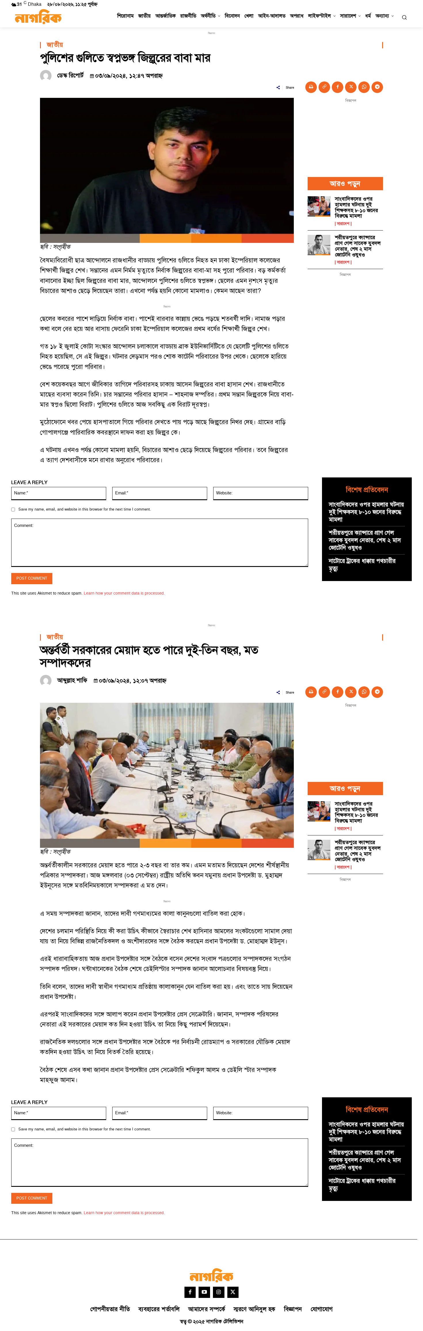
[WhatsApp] (364, 87)
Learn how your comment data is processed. (124, 593)
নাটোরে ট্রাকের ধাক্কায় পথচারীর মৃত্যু (362, 565)
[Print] (311, 87)
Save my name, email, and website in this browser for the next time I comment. (84, 509)
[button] (404, 17)
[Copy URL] (324, 87)
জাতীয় (55, 45)
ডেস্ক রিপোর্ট (70, 75)
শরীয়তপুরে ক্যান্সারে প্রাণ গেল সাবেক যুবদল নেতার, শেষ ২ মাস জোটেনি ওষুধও (358, 246)
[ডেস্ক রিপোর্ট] (47, 75)
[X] (351, 87)
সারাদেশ (343, 224)
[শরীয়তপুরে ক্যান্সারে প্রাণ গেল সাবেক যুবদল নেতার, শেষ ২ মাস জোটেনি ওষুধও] (319, 245)
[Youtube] (204, 1292)
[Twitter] (233, 1292)
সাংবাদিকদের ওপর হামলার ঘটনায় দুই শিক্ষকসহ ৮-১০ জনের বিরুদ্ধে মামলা (356, 207)
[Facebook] (337, 87)
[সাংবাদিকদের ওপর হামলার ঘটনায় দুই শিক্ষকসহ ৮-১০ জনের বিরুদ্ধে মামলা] (319, 206)
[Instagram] (218, 1292)
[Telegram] (377, 87)
